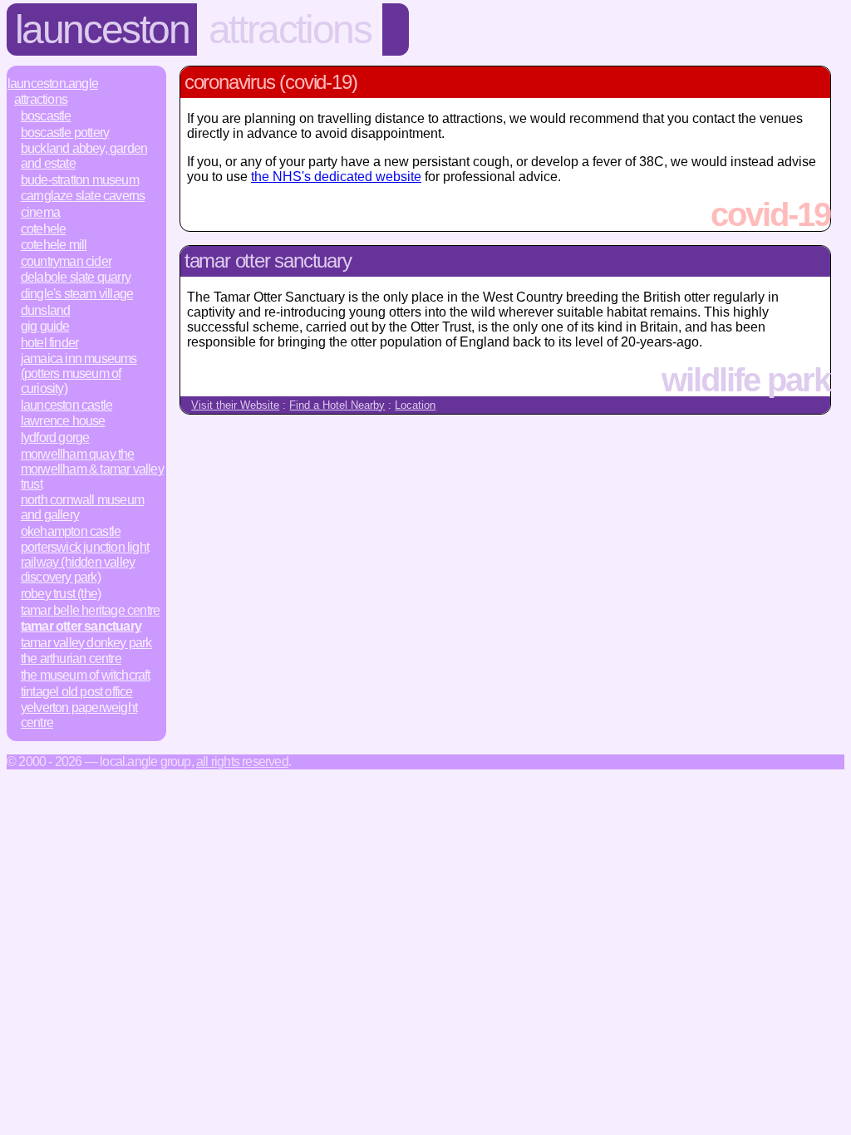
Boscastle (46, 116)
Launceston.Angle (52, 83)
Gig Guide (45, 326)
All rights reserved (242, 761)
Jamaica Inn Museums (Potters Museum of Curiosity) (79, 373)
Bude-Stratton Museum (80, 180)
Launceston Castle (66, 405)
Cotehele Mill (54, 245)
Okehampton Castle (71, 531)
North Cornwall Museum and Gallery (82, 507)
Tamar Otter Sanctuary (81, 626)
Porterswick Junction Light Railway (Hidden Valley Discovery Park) (85, 562)
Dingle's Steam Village (77, 294)
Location (415, 405)
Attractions (290, 29)
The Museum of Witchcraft (85, 675)
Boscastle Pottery (65, 132)
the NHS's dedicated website (336, 177)
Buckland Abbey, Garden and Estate (84, 155)
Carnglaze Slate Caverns (83, 196)
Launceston (102, 29)
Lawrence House (63, 421)
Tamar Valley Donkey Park (86, 643)
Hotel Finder (49, 343)
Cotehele (43, 229)
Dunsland (46, 310)
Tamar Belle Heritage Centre (90, 610)
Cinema (40, 212)
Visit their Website (235, 405)
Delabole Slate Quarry (75, 277)
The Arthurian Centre (71, 658)
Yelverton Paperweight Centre (79, 715)
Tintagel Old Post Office (77, 692)
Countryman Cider (66, 261)
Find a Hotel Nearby (337, 405)
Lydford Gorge (55, 437)
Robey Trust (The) (61, 594)
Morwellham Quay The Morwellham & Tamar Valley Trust (92, 469)
